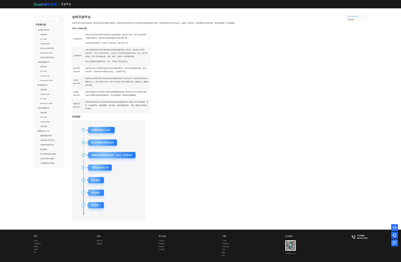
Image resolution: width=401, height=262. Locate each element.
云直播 (35, 246)
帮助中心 (100, 241)
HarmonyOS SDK (46, 53)
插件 (223, 255)
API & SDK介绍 (353, 16)
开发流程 (351, 19)
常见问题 (43, 126)
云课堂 (35, 249)
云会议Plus (225, 243)
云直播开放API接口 (47, 163)
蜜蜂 (223, 252)
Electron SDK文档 (47, 48)
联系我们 (161, 246)
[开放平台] (45, 4)
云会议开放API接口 (47, 158)
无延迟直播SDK (43, 108)
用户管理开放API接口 (48, 154)
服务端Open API (43, 131)
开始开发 (43, 34)
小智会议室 (37, 243)
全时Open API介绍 (47, 140)
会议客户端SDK (43, 30)
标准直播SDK (43, 85)
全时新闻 (161, 243)
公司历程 (161, 241)
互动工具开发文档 (47, 57)
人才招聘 (161, 249)
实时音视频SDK (43, 62)
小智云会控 (225, 246)
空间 (223, 249)
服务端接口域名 (46, 135)
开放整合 (100, 243)
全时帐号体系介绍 (47, 145)
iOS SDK (43, 39)
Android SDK (45, 44)
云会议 (35, 241)
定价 (34, 252)
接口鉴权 (43, 149)
